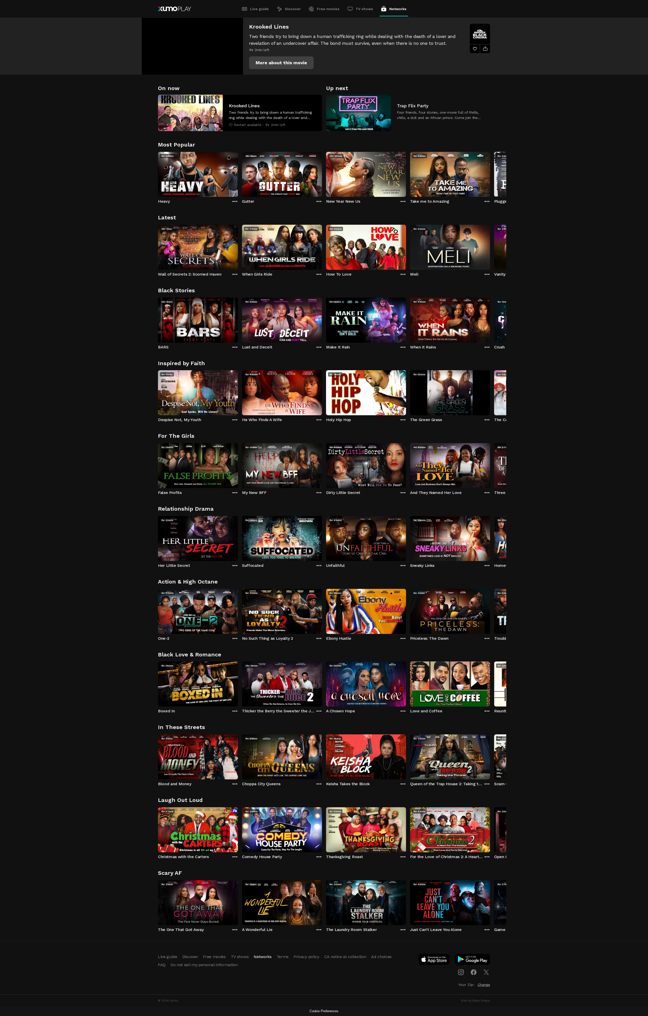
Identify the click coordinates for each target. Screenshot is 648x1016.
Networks (398, 9)
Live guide (259, 9)
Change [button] (484, 985)
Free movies (328, 9)
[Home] (174, 9)
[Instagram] (461, 972)
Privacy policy (306, 956)
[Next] (490, 173)
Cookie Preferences (324, 1011)
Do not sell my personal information (204, 964)
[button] (281, 62)
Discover (293, 9)
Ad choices (381, 956)
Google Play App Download (472, 960)
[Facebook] (473, 972)
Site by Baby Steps (475, 1000)
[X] (486, 972)
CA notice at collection (345, 956)
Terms (283, 956)
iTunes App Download (434, 960)
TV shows (364, 9)
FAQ (162, 964)
